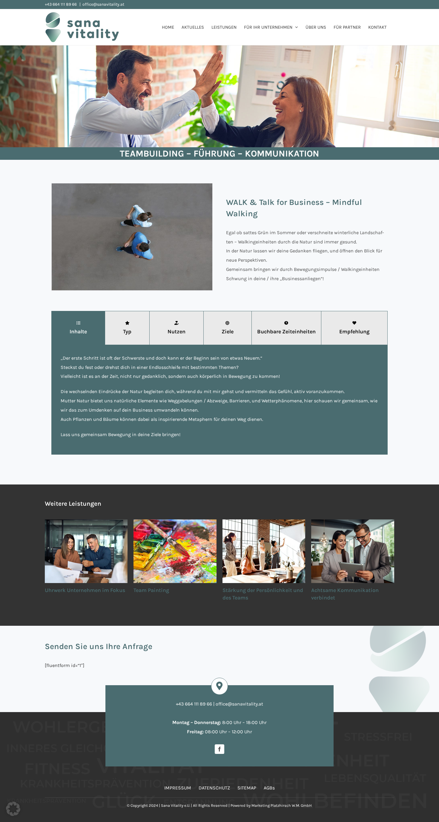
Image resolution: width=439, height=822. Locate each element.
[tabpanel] (219, 400)
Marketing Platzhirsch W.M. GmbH (281, 805)
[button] (49, 560)
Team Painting (62, 590)
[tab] (78, 327)
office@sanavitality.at (103, 4)
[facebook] (219, 749)
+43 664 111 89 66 (61, 4)
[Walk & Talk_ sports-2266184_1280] (132, 186)
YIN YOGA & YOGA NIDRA (341, 590)
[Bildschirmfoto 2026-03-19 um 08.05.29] (113, 756)
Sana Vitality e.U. (175, 805)
